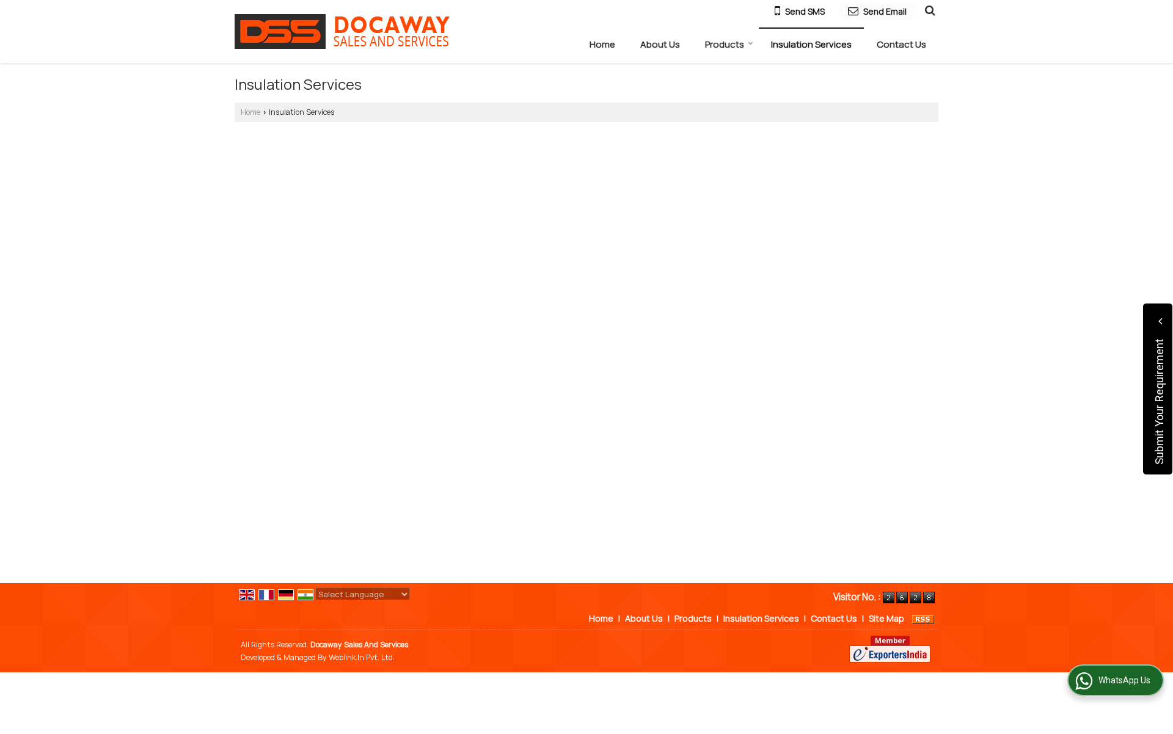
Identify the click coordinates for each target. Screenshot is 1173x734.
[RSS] (923, 618)
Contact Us (901, 44)
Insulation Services (811, 44)
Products (724, 44)
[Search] (928, 9)
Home (602, 44)
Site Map (886, 618)
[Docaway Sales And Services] (342, 31)
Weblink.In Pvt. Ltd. (362, 657)
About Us (660, 44)
